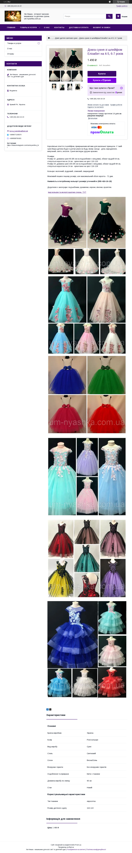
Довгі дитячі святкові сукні (66, 38)
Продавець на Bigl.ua (66, 847)
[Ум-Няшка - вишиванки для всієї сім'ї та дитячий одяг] (13, 21)
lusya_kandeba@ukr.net (19, 131)
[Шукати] (109, 16)
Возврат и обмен (101, 27)
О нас (47, 27)
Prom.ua (78, 845)
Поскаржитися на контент (76, 849)
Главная (11, 27)
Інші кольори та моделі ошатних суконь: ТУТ (67, 192)
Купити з (97, 80)
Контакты (59, 27)
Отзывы (10, 54)
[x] (50, 710)
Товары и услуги (28, 27)
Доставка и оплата (78, 27)
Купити (102, 74)
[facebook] (47, 710)
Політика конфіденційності (96, 849)
